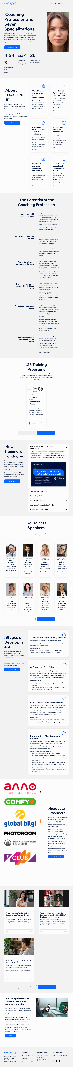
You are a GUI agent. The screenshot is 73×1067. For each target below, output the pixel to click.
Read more (32, 419)
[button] (66, 49)
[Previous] (7, 987)
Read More (34, 113)
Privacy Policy (40, 1004)
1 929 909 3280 (61, 1004)
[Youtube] (59, 1008)
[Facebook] (57, 1008)
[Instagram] (54, 1008)
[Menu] (67, 3)
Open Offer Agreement (42, 1002)
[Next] (12, 987)
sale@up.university (63, 1002)
